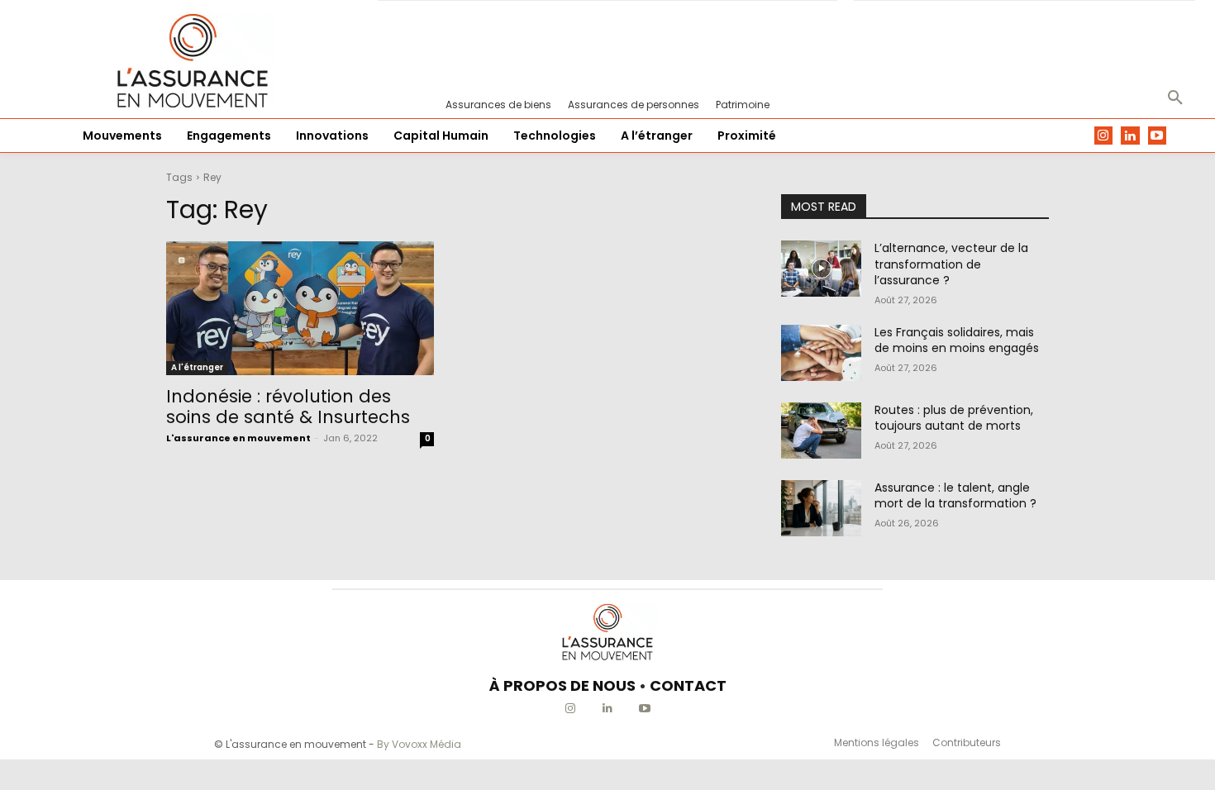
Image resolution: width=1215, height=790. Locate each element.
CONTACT (688, 685)
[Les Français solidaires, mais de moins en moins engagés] (821, 353)
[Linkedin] (1130, 135)
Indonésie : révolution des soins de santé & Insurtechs (288, 406)
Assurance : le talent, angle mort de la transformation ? (955, 495)
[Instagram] (1103, 135)
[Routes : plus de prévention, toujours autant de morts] (821, 430)
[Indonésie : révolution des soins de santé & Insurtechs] (300, 308)
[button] (1175, 98)
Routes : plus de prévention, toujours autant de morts (953, 418)
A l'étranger (197, 367)
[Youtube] (1157, 135)
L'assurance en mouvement (238, 438)
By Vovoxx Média (419, 744)
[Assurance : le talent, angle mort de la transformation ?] (821, 508)
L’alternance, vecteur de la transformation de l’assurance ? (951, 264)
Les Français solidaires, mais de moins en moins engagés (956, 340)
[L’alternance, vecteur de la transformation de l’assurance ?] (821, 268)
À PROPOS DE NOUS (562, 685)
